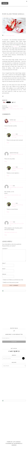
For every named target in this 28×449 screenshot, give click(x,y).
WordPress (17, 443)
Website (4, 274)
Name (4, 263)
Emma (11, 185)
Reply (5, 128)
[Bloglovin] (17, 351)
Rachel (11, 221)
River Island (13, 108)
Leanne (13, 134)
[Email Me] (19, 351)
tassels (4, 110)
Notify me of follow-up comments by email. (13, 279)
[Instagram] (15, 351)
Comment (5, 248)
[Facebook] (9, 351)
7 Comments (15, 106)
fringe (7, 108)
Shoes (17, 108)
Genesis (14, 445)
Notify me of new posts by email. (11, 282)
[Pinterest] (13, 351)
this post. (15, 46)
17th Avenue (17, 441)
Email (4, 268)
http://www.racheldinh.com (10, 232)
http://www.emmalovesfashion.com (12, 195)
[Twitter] (11, 351)
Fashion (11, 107)
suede (21, 108)
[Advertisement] (14, 382)
